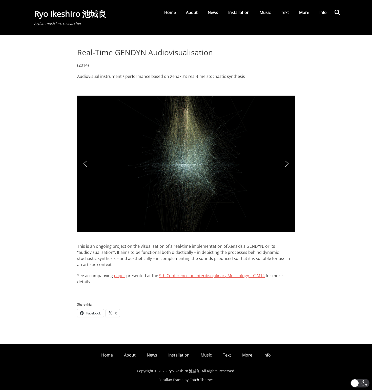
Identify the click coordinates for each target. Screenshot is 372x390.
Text (285, 12)
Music (265, 12)
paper (119, 275)
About (192, 12)
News (213, 12)
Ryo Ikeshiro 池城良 (70, 13)
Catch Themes (202, 379)
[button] (85, 164)
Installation (239, 12)
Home (170, 12)
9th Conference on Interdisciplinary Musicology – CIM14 (212, 275)
